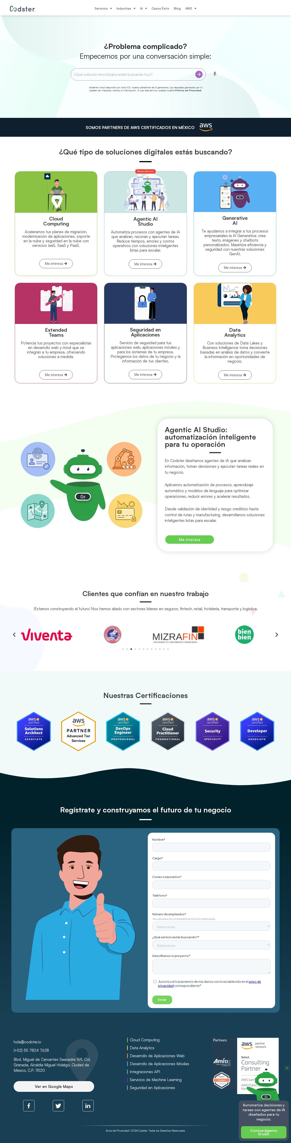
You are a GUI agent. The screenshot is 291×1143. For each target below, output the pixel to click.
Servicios (101, 8)
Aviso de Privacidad (117, 1130)
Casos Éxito (160, 8)
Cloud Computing (145, 1040)
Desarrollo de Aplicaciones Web (157, 1056)
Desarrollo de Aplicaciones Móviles (159, 1064)
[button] (14, 634)
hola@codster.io (27, 1041)
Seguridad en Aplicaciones (152, 1087)
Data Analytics (142, 1048)
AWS (188, 8)
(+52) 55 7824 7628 (31, 1050)
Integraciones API (145, 1072)
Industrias (124, 8)
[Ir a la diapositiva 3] (131, 649)
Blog (177, 8)
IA (141, 8)
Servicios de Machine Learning (156, 1079)
